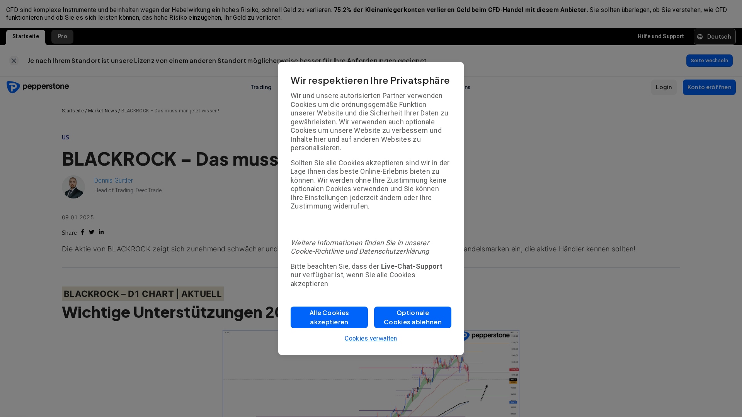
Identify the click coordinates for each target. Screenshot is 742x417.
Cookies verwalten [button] (371, 338)
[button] (329, 317)
